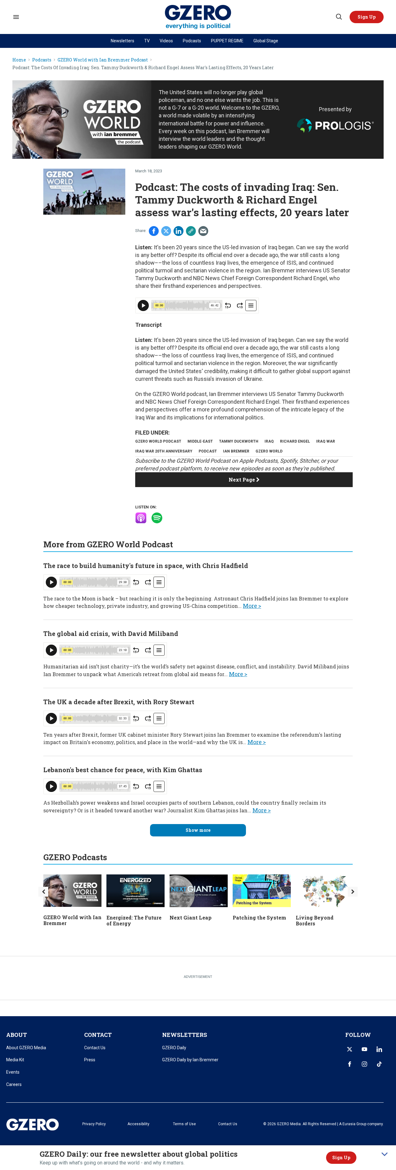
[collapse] (384, 1154)
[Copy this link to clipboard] (191, 231)
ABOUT (16, 1034)
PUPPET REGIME (227, 40)
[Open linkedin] (379, 1049)
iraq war (325, 441)
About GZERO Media (26, 1047)
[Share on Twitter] (166, 231)
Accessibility (138, 1124)
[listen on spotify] (156, 518)
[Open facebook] (349, 1064)
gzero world (269, 451)
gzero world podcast (158, 441)
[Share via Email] (203, 231)
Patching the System (259, 917)
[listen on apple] (140, 518)
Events (12, 1072)
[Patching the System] (262, 890)
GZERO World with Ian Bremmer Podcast (103, 60)
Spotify (288, 460)
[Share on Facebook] (154, 231)
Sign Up (341, 1157)
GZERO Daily (174, 1047)
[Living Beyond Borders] (325, 890)
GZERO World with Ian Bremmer (72, 920)
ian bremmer (236, 451)
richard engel (295, 441)
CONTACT (98, 1034)
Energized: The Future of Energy (133, 920)
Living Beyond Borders (315, 920)
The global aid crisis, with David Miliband (110, 633)
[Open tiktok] (379, 1064)
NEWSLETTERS (184, 1034)
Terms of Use (184, 1124)
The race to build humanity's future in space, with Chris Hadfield (145, 566)
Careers (14, 1084)
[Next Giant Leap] (199, 890)
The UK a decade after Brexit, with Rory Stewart (118, 702)
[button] (367, 17)
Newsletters (122, 40)
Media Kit (15, 1059)
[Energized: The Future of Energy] (135, 890)
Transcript (148, 325)
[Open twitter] (349, 1049)
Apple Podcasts (258, 460)
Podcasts (192, 40)
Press (89, 1059)
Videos (166, 40)
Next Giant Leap (191, 917)
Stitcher (308, 460)
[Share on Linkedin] (178, 231)
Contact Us (94, 1047)
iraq (269, 441)
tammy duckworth (238, 441)
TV (147, 40)
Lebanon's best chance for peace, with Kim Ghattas (122, 770)
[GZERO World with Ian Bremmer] (72, 890)
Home (19, 60)
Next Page (242, 479)
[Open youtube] (364, 1049)
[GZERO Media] (198, 17)
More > (252, 605)
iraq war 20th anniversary (163, 451)
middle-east (200, 441)
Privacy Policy (94, 1124)
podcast (208, 451)
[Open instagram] (364, 1064)
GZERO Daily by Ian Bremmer (190, 1059)
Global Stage (265, 40)
